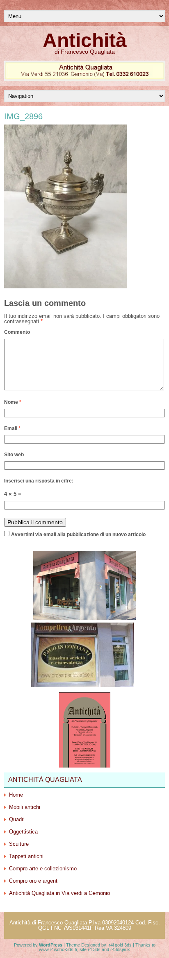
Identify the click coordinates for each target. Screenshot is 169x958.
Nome (12, 402)
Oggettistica (23, 832)
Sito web (14, 454)
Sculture (19, 844)
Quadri (17, 819)
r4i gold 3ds (120, 944)
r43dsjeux (120, 949)
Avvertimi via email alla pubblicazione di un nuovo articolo (78, 534)
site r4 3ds (90, 949)
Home (16, 795)
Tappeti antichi (26, 856)
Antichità (85, 40)
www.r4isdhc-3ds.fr (58, 949)
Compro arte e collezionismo (43, 868)
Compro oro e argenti (34, 881)
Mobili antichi (24, 807)
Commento (17, 332)
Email (12, 428)
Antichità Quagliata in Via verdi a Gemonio (59, 893)
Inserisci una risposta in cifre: (38, 481)
